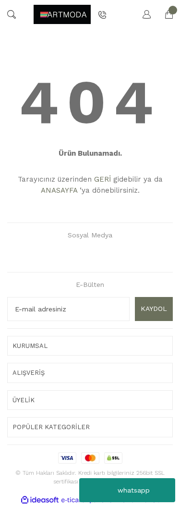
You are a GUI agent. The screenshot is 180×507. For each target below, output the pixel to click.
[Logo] (62, 14)
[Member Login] (142, 14)
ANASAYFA (59, 190)
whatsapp (134, 490)
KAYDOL (154, 308)
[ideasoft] (40, 500)
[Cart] (164, 14)
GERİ (102, 179)
